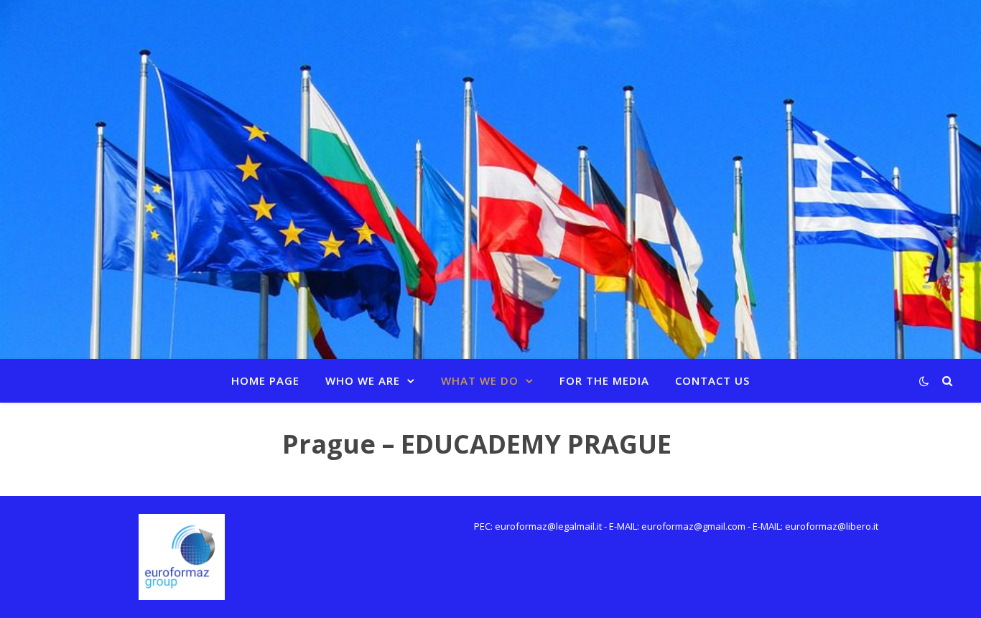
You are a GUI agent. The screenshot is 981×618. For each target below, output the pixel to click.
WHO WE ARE (362, 380)
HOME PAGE (265, 380)
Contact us (712, 380)
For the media (604, 380)
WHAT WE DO (480, 380)
